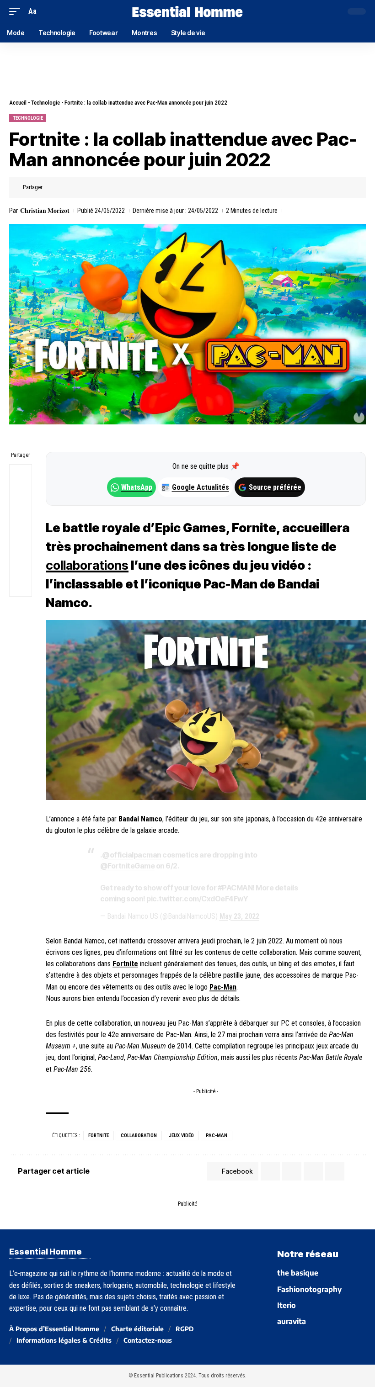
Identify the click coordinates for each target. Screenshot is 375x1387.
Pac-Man (222, 987)
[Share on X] (66, 187)
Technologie (45, 102)
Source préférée (275, 487)
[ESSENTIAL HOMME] (187, 11)
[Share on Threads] (21, 519)
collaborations (87, 565)
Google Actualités (195, 487)
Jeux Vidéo (181, 1135)
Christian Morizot (45, 210)
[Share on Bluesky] (21, 541)
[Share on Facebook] (52, 187)
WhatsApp (136, 487)
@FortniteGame (127, 865)
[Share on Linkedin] (94, 187)
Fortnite (125, 963)
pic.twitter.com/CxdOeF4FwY (197, 898)
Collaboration (139, 1135)
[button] (17, 11)
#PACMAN (235, 887)
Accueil (18, 102)
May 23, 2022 (239, 916)
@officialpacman (131, 854)
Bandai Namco (140, 819)
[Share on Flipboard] (80, 187)
